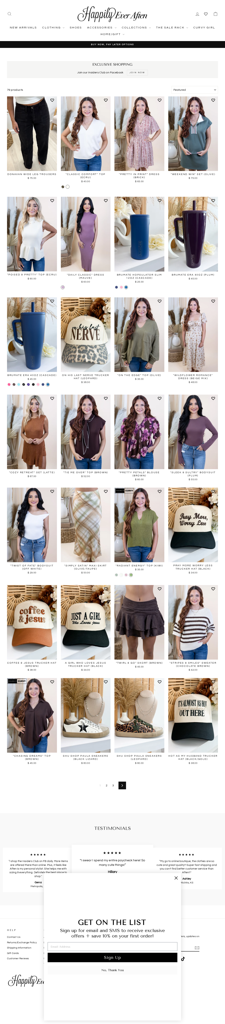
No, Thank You (112, 970)
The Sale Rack (170, 27)
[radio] (63, 187)
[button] (53, 101)
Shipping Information (19, 948)
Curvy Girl (204, 27)
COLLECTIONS (135, 27)
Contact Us (13, 937)
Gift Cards (13, 953)
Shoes (76, 27)
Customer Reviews (18, 958)
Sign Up (112, 957)
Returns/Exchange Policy (22, 942)
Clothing (52, 27)
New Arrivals (23, 27)
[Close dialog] (176, 877)
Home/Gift (111, 34)
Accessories (100, 27)
